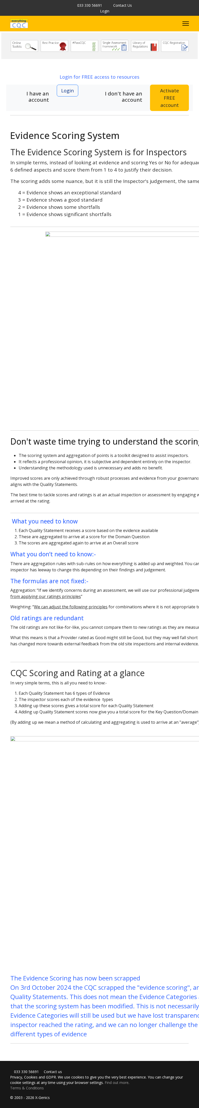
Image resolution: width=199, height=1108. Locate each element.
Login (104, 11)
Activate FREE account (169, 97)
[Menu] (185, 23)
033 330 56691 (89, 5)
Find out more (117, 1082)
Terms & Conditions (27, 1087)
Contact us (52, 1071)
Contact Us (122, 5)
